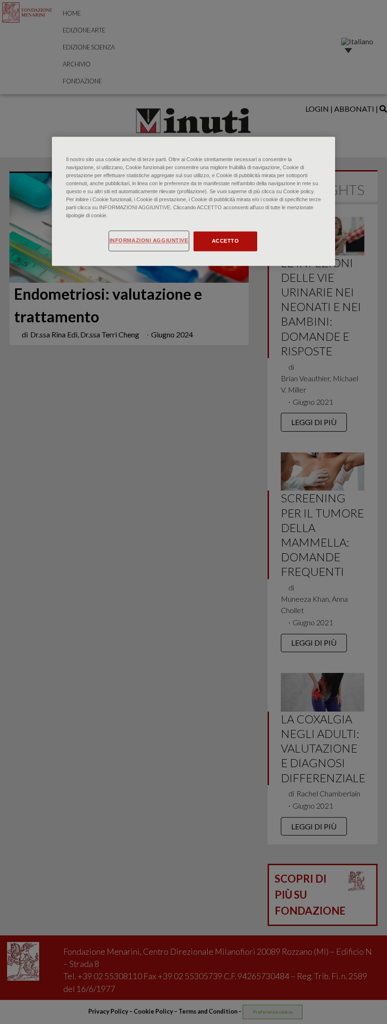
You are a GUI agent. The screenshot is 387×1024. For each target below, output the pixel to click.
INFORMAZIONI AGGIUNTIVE (148, 241)
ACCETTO (225, 241)
